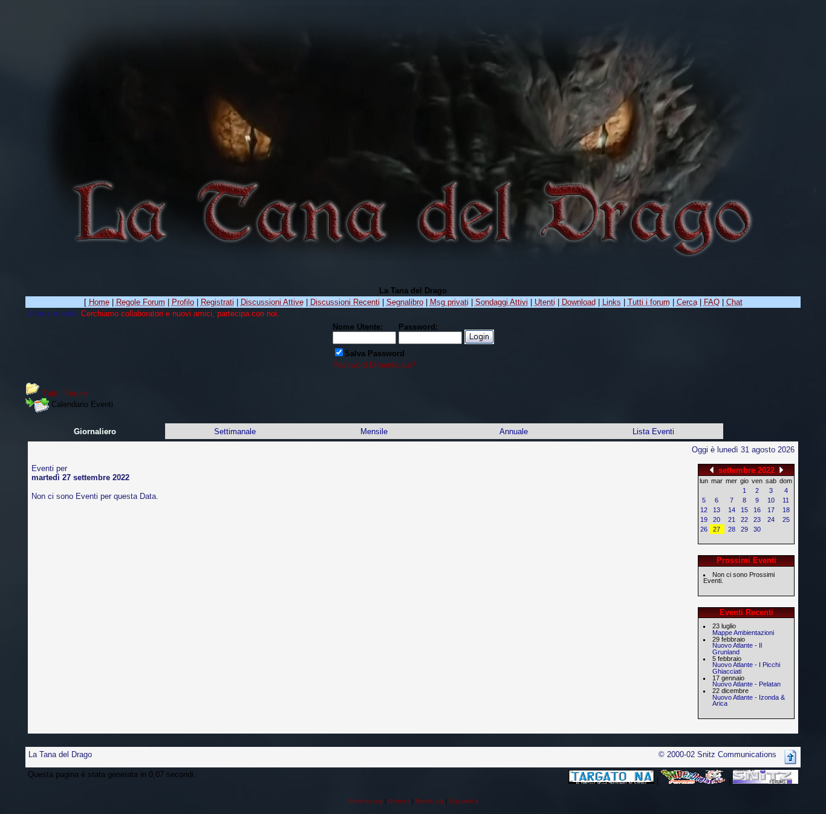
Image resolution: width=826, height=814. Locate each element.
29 (744, 529)
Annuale (513, 431)
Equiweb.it (463, 801)
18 (786, 509)
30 (757, 529)
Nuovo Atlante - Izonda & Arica (748, 701)
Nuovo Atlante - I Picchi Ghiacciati (746, 668)
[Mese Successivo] (781, 469)
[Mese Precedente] (712, 469)
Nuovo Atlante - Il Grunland (737, 649)
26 (703, 529)
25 (786, 519)
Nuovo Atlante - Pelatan (746, 684)
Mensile (374, 431)
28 (731, 529)
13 (716, 509)
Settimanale (235, 431)
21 (731, 519)
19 (703, 519)
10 (771, 500)
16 (757, 509)
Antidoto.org (365, 801)
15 (744, 509)
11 (785, 500)
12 (703, 509)
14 (731, 509)
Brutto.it (399, 801)
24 (771, 519)
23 (757, 519)
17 (771, 509)
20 (716, 519)
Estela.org (429, 801)
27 (716, 529)
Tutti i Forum (64, 393)
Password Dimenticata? (374, 365)
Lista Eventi (653, 431)
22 (744, 519)
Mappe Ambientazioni (743, 632)
